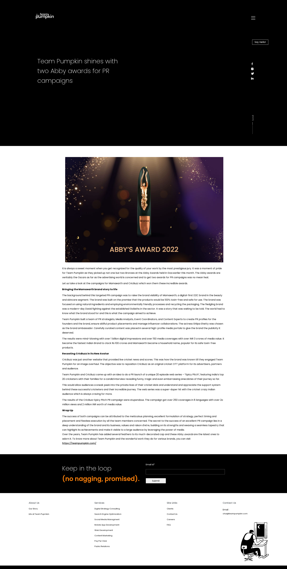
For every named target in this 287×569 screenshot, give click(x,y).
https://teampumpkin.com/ (79, 445)
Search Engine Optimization (107, 515)
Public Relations (102, 548)
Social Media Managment (106, 521)
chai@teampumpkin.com (235, 515)
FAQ (169, 526)
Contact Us (172, 515)
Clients (170, 510)
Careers (171, 521)
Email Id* (150, 466)
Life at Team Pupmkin (39, 515)
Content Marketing (103, 537)
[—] (47, 16)
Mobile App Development (106, 526)
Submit (156, 482)
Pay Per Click (100, 542)
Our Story (33, 510)
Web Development (103, 532)
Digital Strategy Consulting (107, 510)
